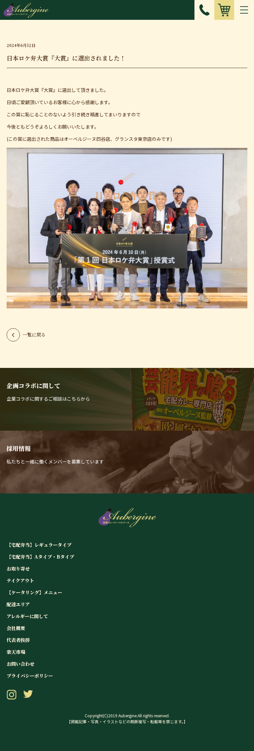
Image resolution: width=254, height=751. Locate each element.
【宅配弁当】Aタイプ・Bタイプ (40, 556)
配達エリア (18, 604)
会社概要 (16, 628)
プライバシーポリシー (30, 675)
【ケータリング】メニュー (34, 592)
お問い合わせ (20, 663)
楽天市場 (16, 652)
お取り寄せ (18, 568)
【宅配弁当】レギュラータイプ (39, 544)
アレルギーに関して (27, 616)
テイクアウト (20, 580)
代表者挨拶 (18, 640)
